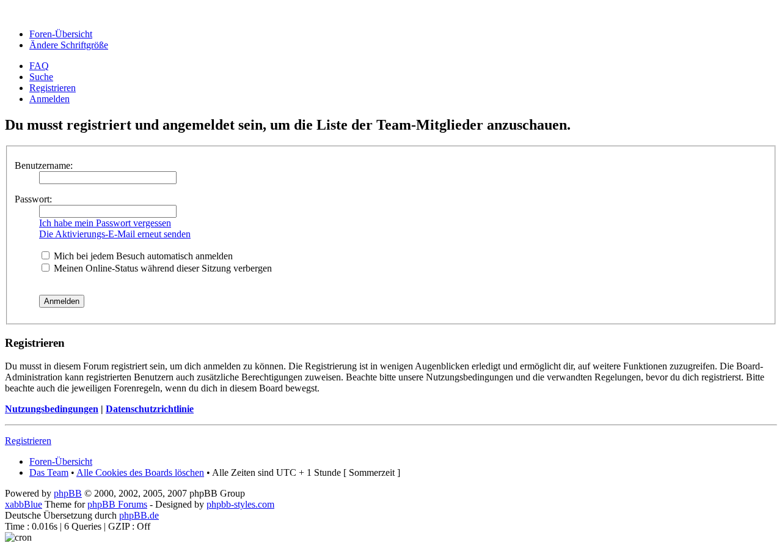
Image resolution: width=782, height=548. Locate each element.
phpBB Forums (117, 504)
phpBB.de (139, 515)
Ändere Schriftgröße (68, 45)
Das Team (48, 472)
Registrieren (52, 88)
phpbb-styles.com (240, 504)
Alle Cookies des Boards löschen (140, 472)
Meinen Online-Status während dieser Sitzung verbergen (161, 268)
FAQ (39, 66)
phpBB (68, 493)
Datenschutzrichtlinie (150, 409)
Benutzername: (44, 165)
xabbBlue (23, 504)
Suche (41, 77)
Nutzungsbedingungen (51, 409)
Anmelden (49, 99)
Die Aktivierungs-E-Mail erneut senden (115, 234)
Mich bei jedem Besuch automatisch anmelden (142, 256)
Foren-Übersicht (60, 34)
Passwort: (33, 199)
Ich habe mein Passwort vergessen (105, 223)
